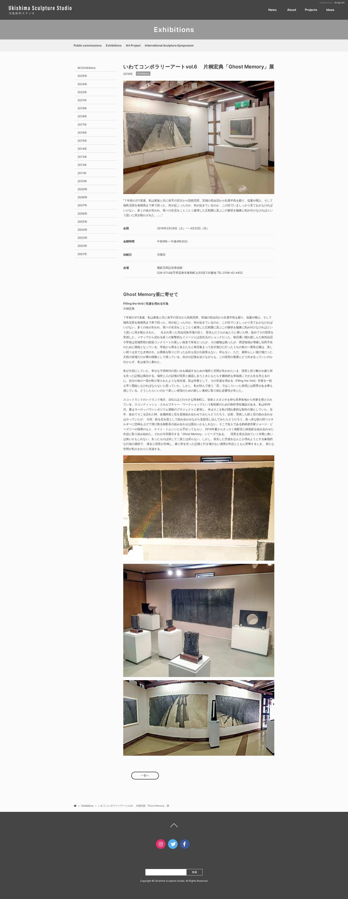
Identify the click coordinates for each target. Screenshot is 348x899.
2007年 (82, 205)
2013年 (82, 156)
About (291, 10)
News (272, 10)
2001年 (82, 254)
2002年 (82, 245)
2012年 (82, 164)
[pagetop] (174, 826)
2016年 (82, 132)
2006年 (82, 213)
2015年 (82, 140)
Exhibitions (114, 45)
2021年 (82, 100)
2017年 (82, 124)
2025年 (82, 76)
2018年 (82, 116)
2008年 (82, 197)
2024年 (82, 84)
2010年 (82, 181)
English (340, 2)
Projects (311, 10)
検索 (194, 872)
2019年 (82, 108)
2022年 (82, 92)
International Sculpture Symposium (169, 45)
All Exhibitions (86, 67)
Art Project (133, 45)
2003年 (82, 237)
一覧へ (145, 775)
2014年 (82, 148)
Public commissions (88, 45)
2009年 (82, 189)
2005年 (82, 221)
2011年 (82, 173)
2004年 (82, 229)
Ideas (330, 10)
